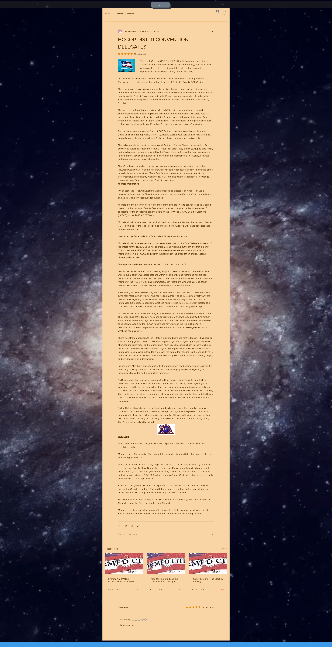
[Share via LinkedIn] (132, 526)
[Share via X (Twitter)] (125, 526)
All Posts (108, 13)
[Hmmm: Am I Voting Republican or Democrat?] (124, 563)
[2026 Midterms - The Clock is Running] (208, 563)
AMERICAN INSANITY (125, 13)
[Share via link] (138, 526)
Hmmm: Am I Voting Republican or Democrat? (121, 580)
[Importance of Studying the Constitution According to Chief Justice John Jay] (166, 563)
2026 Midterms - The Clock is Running (207, 580)
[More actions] (212, 31)
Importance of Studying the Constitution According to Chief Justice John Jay (164, 580)
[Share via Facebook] (119, 526)
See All (224, 548)
